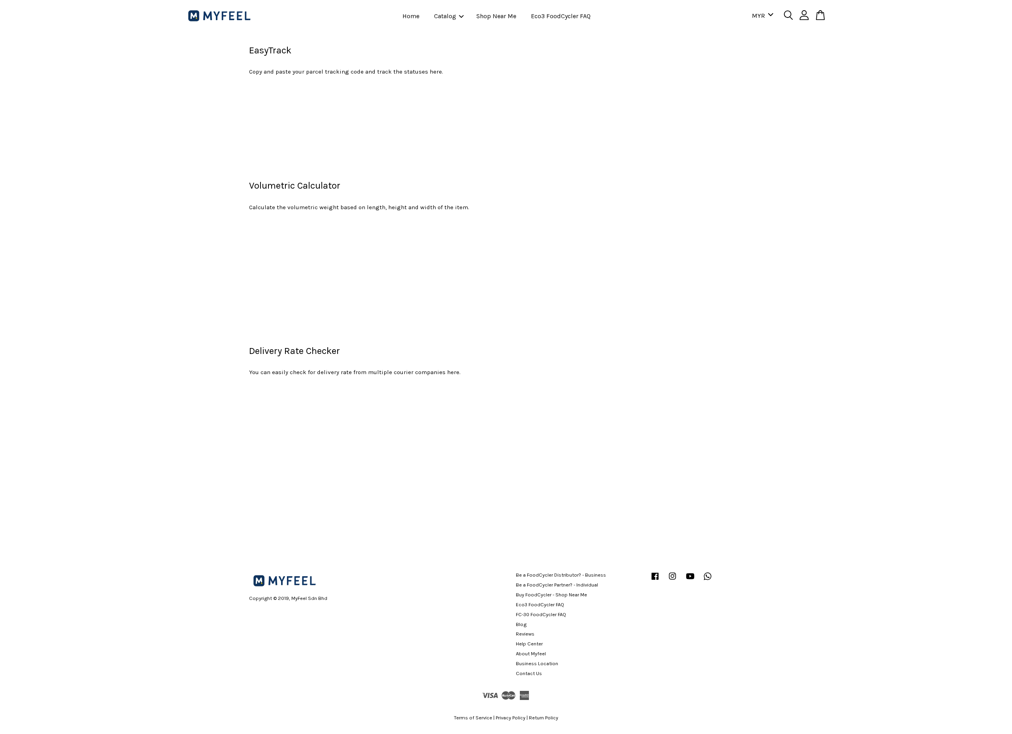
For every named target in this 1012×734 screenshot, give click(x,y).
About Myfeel (531, 653)
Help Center (529, 644)
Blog (521, 624)
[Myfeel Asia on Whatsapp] (707, 580)
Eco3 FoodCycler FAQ (561, 16)
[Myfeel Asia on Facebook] (655, 580)
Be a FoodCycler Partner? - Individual (557, 585)
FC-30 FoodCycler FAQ (541, 614)
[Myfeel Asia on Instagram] (672, 580)
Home (410, 16)
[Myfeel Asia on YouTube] (690, 580)
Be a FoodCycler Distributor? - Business (561, 575)
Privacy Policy (510, 718)
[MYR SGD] (761, 16)
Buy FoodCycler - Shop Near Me (551, 595)
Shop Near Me (496, 16)
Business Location (537, 663)
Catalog (445, 16)
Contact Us (529, 673)
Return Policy (543, 718)
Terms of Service (473, 718)
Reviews (525, 634)
